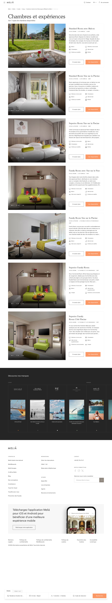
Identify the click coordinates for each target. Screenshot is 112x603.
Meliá (9, 9)
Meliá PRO (44, 481)
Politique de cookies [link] (64, 541)
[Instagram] (79, 471)
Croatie (18, 9)
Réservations (45, 456)
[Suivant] (22, 63)
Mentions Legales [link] (10, 541)
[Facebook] (75, 471)
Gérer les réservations (47, 460)
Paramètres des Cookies (81, 541)
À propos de (11, 456)
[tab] (8, 591)
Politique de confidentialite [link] (24, 541)
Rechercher (99, 596)
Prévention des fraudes (14, 496)
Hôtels (13, 9)
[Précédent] (12, 63)
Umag (23, 9)
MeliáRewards (12, 464)
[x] (82, 471)
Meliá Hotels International (15, 460)
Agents (43, 489)
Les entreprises (45, 485)
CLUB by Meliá (12, 472)
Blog (9, 476)
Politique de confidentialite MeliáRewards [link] (44, 541)
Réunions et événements (48, 493)
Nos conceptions (13, 480)
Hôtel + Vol (44, 464)
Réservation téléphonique (48, 468)
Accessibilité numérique (93, 541)
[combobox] (95, 2)
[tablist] (56, 591)
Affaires (43, 477)
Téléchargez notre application (24, 527)
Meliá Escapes (12, 468)
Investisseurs (12, 484)
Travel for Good (12, 488)
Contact (76, 456)
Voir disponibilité (93, 62)
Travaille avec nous (13, 492)
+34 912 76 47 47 (79, 460)
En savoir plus (76, 62)
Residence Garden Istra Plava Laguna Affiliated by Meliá (39, 9)
